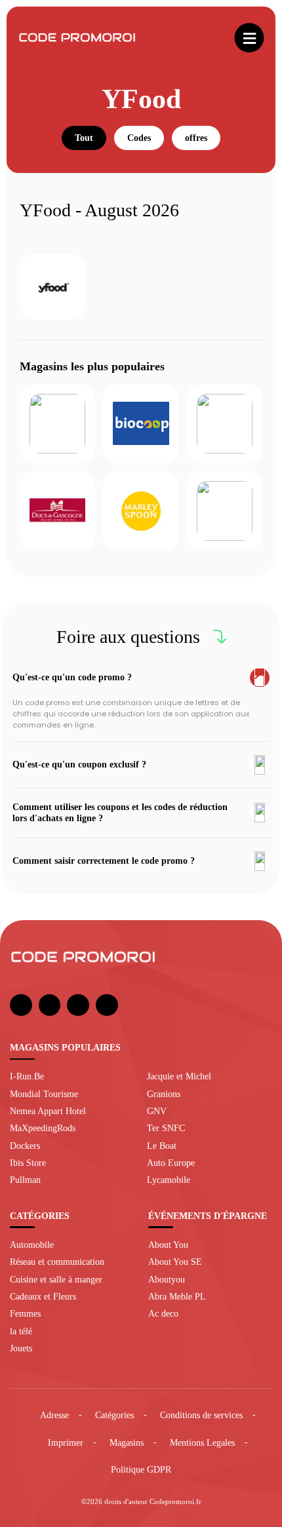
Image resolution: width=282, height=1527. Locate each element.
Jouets (21, 1348)
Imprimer (65, 1442)
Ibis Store (28, 1162)
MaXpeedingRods (42, 1128)
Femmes (25, 1313)
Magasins (127, 1442)
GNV (157, 1111)
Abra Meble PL (177, 1296)
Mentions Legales (202, 1442)
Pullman (25, 1179)
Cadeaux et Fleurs (43, 1296)
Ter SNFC (166, 1128)
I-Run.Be (27, 1076)
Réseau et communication (57, 1261)
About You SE (175, 1261)
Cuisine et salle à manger (56, 1279)
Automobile (32, 1244)
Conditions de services (201, 1415)
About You (168, 1244)
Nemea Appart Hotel (48, 1111)
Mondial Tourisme (44, 1094)
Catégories (114, 1415)
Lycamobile (168, 1179)
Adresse (54, 1415)
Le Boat (161, 1145)
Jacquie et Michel (179, 1076)
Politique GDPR (141, 1469)
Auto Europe (171, 1162)
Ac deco (163, 1313)
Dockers (25, 1145)
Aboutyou (166, 1279)
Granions (163, 1094)
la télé (21, 1331)
